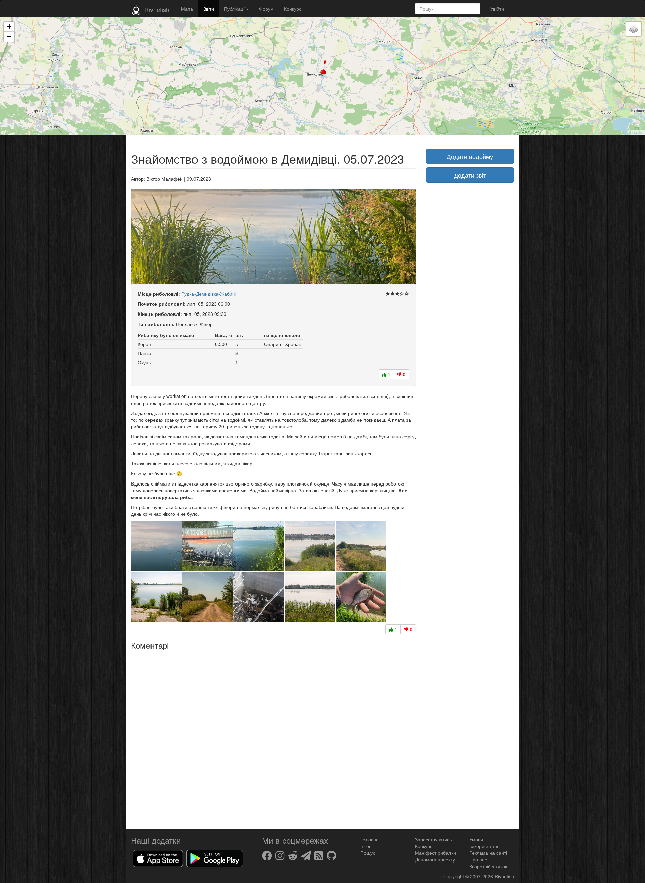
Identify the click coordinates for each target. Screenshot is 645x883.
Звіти (208, 8)
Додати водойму (470, 156)
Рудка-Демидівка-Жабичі (208, 293)
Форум (266, 8)
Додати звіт (470, 175)
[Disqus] (273, 737)
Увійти (497, 8)
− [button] (9, 36)
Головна (369, 839)
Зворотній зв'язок (488, 866)
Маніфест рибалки (435, 852)
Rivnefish (504, 876)
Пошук (367, 852)
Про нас (478, 859)
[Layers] (633, 29)
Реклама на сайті (488, 852)
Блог (365, 846)
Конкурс (292, 8)
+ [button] (9, 26)
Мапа (187, 8)
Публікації (235, 8)
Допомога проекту (435, 859)
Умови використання (484, 842)
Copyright (454, 876)
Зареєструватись (433, 839)
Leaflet (637, 132)
